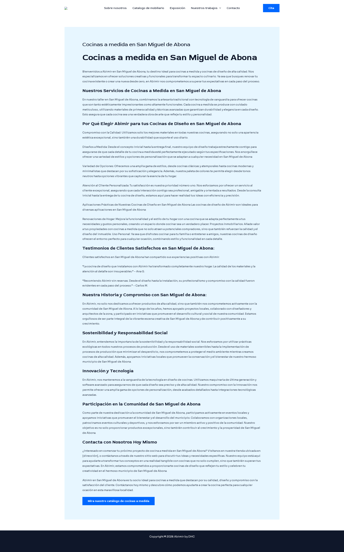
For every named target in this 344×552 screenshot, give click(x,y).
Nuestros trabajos (204, 8)
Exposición (177, 8)
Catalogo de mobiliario (148, 8)
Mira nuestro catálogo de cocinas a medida (118, 501)
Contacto (233, 8)
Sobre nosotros (115, 8)
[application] (219, 8)
